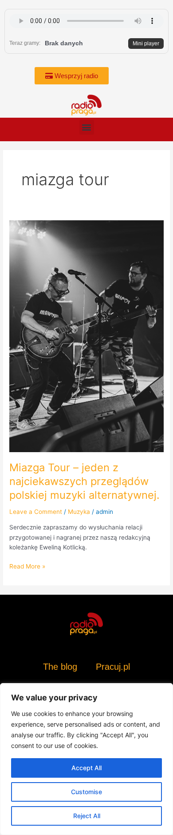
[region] (86, 759)
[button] (86, 127)
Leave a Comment (35, 511)
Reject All (86, 815)
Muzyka (79, 511)
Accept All (86, 767)
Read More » (27, 565)
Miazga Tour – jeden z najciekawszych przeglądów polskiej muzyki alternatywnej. (84, 481)
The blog (61, 667)
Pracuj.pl (113, 667)
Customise (86, 791)
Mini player (146, 43)
